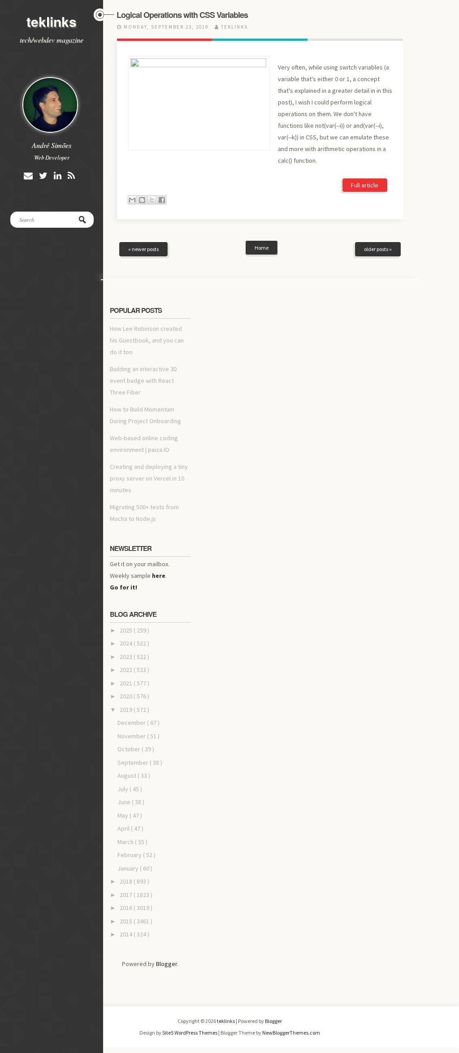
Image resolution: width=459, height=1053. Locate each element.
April (124, 828)
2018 (127, 881)
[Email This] (132, 199)
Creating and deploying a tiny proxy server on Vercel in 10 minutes (149, 478)
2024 (127, 643)
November (132, 736)
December (132, 723)
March (126, 842)
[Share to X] (151, 199)
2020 (127, 696)
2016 (127, 908)
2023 (127, 657)
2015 (127, 921)
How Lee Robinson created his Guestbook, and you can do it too (147, 340)
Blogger (166, 964)
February (130, 855)
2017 (127, 895)
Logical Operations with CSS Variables (182, 15)
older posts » (378, 249)
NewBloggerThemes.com (291, 1032)
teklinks (51, 21)
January (128, 868)
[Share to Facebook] (161, 199)
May (123, 815)
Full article (364, 185)
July (123, 789)
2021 (127, 683)
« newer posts (143, 249)
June (124, 802)
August (127, 775)
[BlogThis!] (142, 199)
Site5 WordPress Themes (190, 1032)
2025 (127, 630)
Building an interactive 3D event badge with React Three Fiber (143, 380)
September (133, 762)
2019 (127, 710)
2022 (127, 670)
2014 (127, 934)
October (129, 749)
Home (261, 247)
